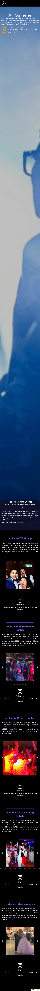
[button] (2, 575)
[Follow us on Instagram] (4, 30)
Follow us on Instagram (16, 28)
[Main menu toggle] (36, 4)
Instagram (7, 552)
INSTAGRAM (5, 520)
